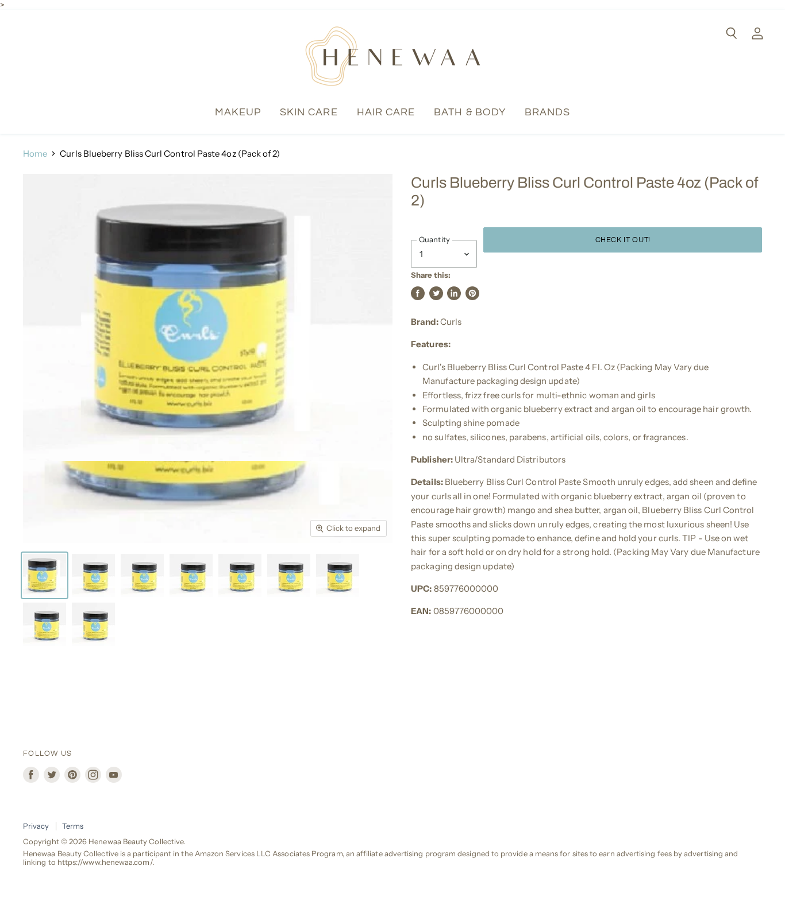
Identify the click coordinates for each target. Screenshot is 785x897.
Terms (72, 825)
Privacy (36, 825)
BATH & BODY (470, 112)
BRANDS (547, 112)
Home (35, 153)
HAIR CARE (386, 112)
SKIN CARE (309, 112)
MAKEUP (238, 112)
